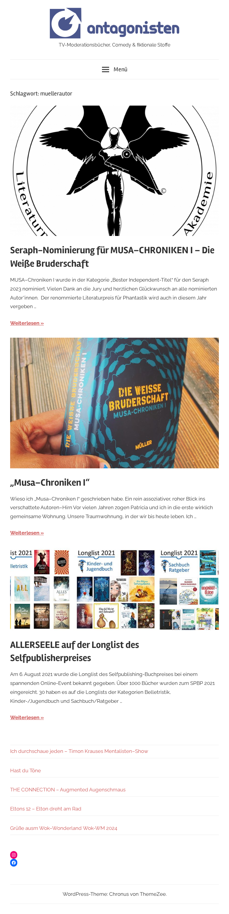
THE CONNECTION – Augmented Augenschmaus (68, 790)
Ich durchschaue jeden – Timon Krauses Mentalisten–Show (79, 751)
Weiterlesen (24, 323)
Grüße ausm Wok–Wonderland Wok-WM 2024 (63, 828)
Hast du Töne (25, 770)
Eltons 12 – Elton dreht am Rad (45, 809)
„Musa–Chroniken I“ (49, 482)
